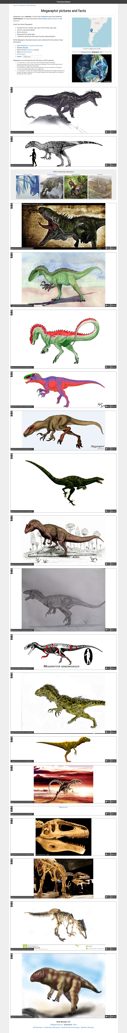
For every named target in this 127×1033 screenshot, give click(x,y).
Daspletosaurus (51, 174)
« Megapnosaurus (86, 52)
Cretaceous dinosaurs (52, 1027)
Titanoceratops (27, 174)
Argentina (56, 19)
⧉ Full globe (107, 81)
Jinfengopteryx (75, 174)
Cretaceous (22, 5)
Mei (69, 1022)
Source (12, 132)
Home (15, 5)
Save (114, 132)
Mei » (101, 52)
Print (108, 132)
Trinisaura (100, 174)
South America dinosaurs (70, 1027)
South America (31, 5)
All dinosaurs (21, 54)
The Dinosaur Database (63, 2)
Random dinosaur (22, 48)
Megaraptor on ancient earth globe (32, 45)
